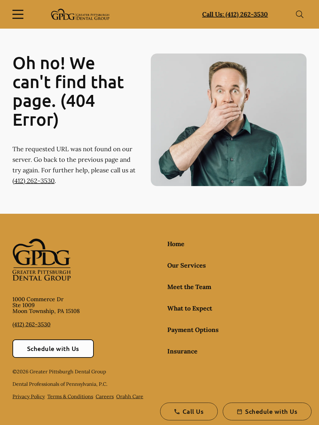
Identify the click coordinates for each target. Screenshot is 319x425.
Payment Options (193, 330)
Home (175, 244)
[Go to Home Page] (80, 14)
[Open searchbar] (300, 14)
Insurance (182, 351)
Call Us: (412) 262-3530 (235, 14)
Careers (105, 396)
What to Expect (189, 308)
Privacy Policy (28, 396)
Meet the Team (189, 287)
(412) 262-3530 (33, 180)
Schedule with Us (53, 348)
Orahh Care (129, 396)
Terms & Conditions (70, 396)
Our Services (186, 265)
